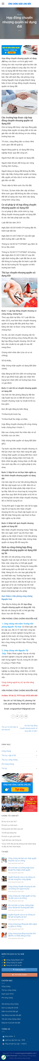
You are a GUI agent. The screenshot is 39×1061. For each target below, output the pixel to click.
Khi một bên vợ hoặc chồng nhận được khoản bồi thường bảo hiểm (21, 906)
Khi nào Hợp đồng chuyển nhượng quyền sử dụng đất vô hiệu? (28, 728)
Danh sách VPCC (8, 994)
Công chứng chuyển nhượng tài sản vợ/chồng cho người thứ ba (21, 887)
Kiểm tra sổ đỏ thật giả (10, 1011)
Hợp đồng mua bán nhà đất (11, 1015)
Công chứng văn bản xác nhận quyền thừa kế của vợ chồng (22, 859)
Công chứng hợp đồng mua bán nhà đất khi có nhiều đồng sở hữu (22, 934)
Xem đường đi (20, 970)
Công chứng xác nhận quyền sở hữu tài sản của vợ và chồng (22, 897)
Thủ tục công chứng (9, 760)
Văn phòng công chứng (10, 1004)
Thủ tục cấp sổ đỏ (9, 755)
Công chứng (6, 751)
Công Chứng (22, 1056)
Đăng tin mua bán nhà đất (11, 1023)
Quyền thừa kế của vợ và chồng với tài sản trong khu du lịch (21, 916)
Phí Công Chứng (8, 764)
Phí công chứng (20, 975)
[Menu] (3, 4)
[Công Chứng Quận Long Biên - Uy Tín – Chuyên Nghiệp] (19, 3)
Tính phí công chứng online (11, 1019)
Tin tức (19, 14)
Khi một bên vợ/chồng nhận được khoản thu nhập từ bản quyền (21, 869)
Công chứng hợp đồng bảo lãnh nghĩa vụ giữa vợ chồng (22, 925)
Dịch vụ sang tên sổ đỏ (10, 1008)
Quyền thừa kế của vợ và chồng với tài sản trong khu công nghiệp (21, 878)
